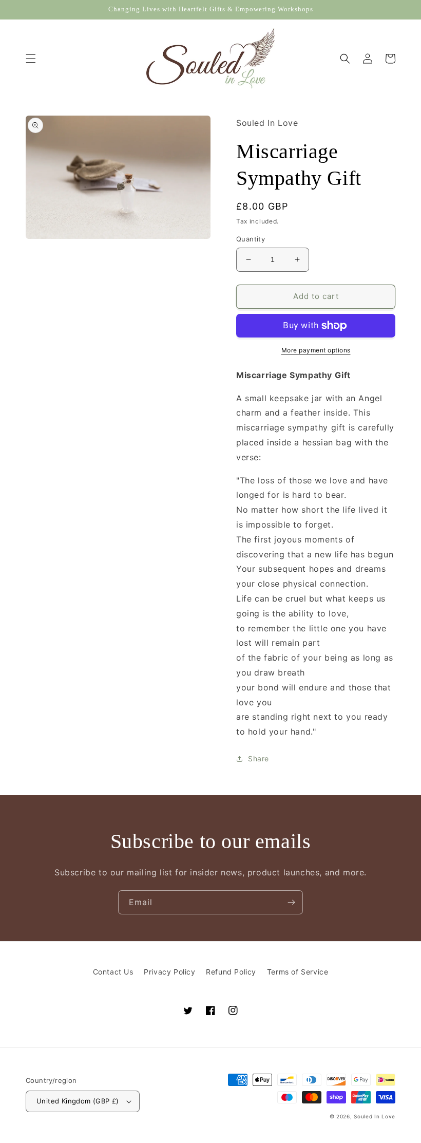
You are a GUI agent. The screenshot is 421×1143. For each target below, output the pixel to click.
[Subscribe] (291, 902)
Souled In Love (374, 1116)
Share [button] (258, 758)
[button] (31, 58)
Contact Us (113, 971)
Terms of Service (298, 971)
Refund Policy (231, 971)
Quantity (250, 239)
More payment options (316, 350)
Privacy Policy (169, 971)
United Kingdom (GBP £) (77, 1101)
